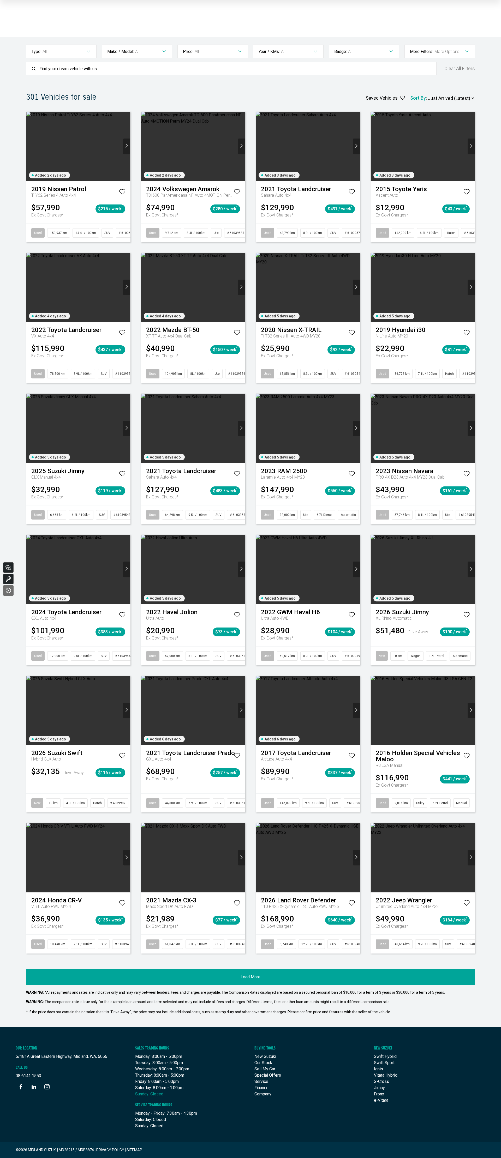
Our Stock (263, 1062)
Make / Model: (120, 51)
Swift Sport (384, 1062)
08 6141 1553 (28, 1075)
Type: (36, 51)
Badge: (340, 51)
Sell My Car (264, 1068)
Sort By (418, 98)
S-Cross (381, 1081)
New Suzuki (265, 1056)
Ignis (378, 1068)
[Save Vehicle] (122, 192)
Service (261, 1081)
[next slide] (126, 146)
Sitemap (134, 1150)
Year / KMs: (269, 51)
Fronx (379, 1093)
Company (262, 1093)
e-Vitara (381, 1100)
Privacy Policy (110, 1150)
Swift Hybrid (385, 1056)
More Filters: (421, 51)
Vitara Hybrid (385, 1075)
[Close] (8, 590)
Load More (250, 976)
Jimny (379, 1087)
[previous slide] (29, 146)
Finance (261, 1087)
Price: (188, 51)
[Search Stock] (8, 567)
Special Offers (267, 1075)
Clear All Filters (459, 68)
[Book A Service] (8, 579)
